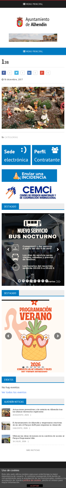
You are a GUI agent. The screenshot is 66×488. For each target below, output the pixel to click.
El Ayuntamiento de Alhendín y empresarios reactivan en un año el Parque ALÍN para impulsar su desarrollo (37, 423)
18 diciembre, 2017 (13, 79)
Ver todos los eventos (14, 392)
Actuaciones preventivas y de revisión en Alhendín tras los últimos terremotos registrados (38, 410)
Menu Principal (34, 4)
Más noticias (33, 450)
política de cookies (32, 480)
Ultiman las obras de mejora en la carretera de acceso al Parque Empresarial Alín (38, 437)
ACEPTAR (34, 486)
